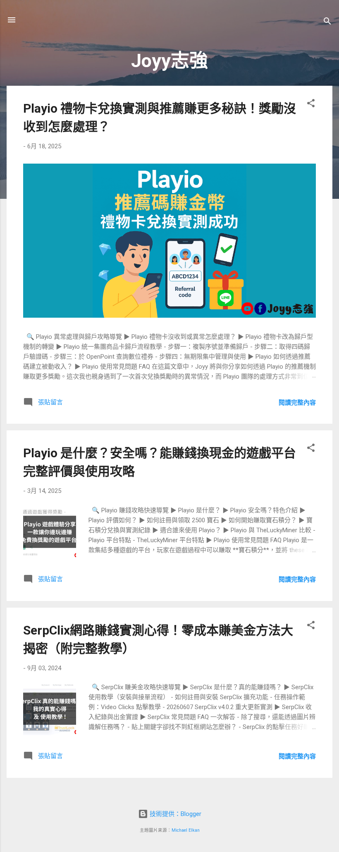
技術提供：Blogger (174, 814)
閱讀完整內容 (297, 402)
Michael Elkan (186, 830)
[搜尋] (327, 22)
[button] (311, 104)
